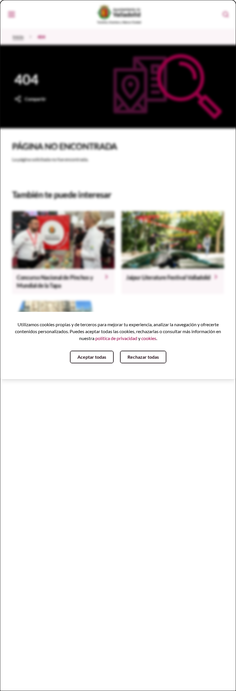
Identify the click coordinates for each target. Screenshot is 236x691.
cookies (148, 338)
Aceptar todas (91, 357)
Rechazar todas (143, 357)
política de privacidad (116, 338)
